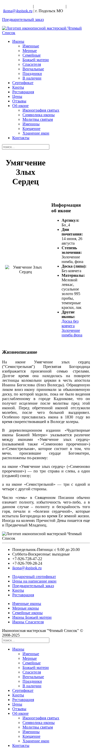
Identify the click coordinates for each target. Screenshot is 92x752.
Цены (17, 96)
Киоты (18, 87)
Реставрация (23, 92)
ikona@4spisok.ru (17, 11)
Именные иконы (26, 603)
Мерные (29, 50)
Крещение (31, 128)
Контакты (20, 138)
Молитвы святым (37, 119)
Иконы (18, 41)
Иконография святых (40, 110)
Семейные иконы (27, 613)
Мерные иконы (25, 608)
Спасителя (31, 64)
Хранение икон (35, 133)
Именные (30, 46)
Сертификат (22, 83)
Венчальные (33, 69)
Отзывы (19, 101)
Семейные (31, 55)
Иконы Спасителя (28, 622)
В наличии (31, 78)
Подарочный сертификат (34, 576)
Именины (31, 124)
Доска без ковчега (70, 323)
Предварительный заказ (23, 19)
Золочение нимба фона (72, 332)
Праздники (32, 73)
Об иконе (20, 105)
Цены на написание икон (34, 581)
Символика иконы (38, 115)
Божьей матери (35, 60)
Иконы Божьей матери (32, 617)
